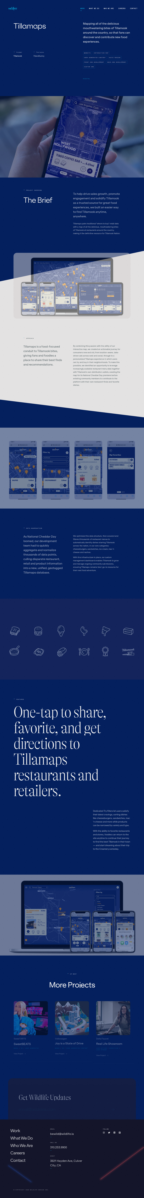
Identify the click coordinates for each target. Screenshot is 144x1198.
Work (82, 8)
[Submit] (122, 1105)
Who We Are (109, 8)
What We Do (94, 8)
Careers (122, 8)
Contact (133, 8)
